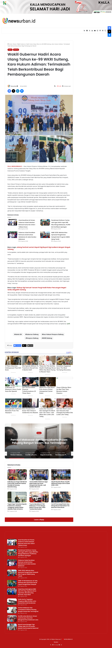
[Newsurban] (18, 20)
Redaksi (56, 642)
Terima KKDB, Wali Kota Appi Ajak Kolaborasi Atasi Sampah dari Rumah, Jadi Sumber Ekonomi (38, 484)
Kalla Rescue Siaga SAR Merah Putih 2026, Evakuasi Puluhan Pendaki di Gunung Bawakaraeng (17, 484)
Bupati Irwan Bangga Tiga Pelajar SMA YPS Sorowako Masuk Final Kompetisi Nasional (28, 626)
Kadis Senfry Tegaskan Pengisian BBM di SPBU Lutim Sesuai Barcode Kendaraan (27, 601)
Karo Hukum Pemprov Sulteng (53, 334)
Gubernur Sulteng (32, 334)
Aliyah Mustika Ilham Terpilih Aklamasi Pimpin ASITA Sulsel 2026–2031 (60, 483)
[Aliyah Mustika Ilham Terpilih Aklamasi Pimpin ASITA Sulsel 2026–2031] (61, 474)
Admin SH (18, 334)
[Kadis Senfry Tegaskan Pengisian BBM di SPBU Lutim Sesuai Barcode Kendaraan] (12, 601)
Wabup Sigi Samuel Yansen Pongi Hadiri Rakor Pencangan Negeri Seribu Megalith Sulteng (37, 289)
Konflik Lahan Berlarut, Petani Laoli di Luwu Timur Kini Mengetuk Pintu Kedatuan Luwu (39, 441)
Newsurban (14, 86)
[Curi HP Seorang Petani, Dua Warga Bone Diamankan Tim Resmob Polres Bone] (61, 497)
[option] (39, 440)
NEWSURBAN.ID (17, 166)
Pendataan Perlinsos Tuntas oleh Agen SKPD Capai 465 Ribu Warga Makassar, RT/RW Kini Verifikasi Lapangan (28, 552)
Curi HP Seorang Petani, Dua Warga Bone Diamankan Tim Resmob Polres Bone (60, 505)
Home (10, 44)
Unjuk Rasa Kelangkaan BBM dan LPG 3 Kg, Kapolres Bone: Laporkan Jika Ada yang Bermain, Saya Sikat (27, 591)
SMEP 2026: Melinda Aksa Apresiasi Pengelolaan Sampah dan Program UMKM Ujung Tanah (28, 573)
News (14, 44)
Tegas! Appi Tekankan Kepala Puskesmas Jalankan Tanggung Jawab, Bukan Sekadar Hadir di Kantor (17, 506)
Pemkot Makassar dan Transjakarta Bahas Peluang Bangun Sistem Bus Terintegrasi (28, 609)
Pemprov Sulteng (32, 338)
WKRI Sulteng (47, 338)
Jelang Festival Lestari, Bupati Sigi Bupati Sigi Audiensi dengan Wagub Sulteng (39, 248)
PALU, (9, 166)
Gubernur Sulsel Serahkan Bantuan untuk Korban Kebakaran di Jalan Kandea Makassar (27, 563)
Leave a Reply (39, 519)
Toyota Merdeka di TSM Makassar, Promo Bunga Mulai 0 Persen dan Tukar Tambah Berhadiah (37, 506)
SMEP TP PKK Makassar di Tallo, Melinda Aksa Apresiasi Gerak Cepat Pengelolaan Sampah (28, 582)
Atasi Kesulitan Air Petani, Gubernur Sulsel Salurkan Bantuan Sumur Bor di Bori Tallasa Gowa (26, 542)
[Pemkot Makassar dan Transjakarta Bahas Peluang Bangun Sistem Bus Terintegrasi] (12, 610)
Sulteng (16, 49)
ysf (68, 323)
